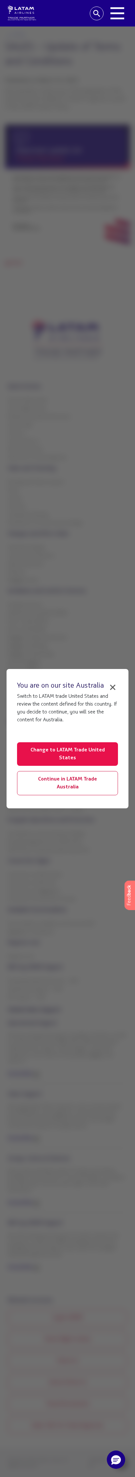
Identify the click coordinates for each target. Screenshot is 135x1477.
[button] (116, 1460)
